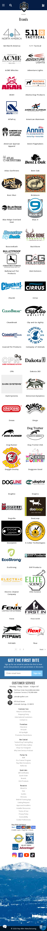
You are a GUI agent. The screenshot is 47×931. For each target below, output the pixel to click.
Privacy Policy (23, 814)
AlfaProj (11, 119)
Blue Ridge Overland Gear (12, 220)
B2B (23, 758)
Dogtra (35, 494)
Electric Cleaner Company (12, 593)
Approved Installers (24, 805)
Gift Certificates (23, 773)
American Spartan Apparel (12, 145)
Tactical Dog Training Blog (23, 742)
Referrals (23, 766)
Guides (23, 794)
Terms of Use (23, 811)
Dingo (35, 420)
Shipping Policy (23, 714)
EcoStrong (11, 567)
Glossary (23, 797)
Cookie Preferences (23, 820)
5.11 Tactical (35, 46)
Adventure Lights (35, 70)
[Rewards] (42, 926)
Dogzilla (12, 518)
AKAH (11, 95)
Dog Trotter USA (35, 445)
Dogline (11, 494)
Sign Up (37, 673)
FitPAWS (12, 643)
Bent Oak (35, 170)
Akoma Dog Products (35, 95)
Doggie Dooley (12, 469)
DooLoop (35, 518)
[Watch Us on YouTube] (27, 855)
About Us (23, 788)
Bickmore (35, 195)
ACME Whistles (11, 70)
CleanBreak (12, 322)
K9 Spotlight (23, 732)
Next (42, 649)
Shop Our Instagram (23, 748)
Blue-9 (35, 219)
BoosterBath (12, 246)
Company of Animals (35, 347)
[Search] (11, 5)
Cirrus (35, 298)
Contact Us (23, 720)
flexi (35, 643)
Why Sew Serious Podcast (23, 750)
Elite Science (35, 592)
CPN (12, 371)
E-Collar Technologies (35, 543)
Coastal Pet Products (11, 347)
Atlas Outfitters (11, 170)
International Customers (23, 717)
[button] (4, 926)
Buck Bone (35, 246)
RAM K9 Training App (23, 800)
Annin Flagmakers (35, 144)
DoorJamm (12, 543)
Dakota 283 (35, 371)
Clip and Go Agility (35, 322)
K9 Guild (23, 730)
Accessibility (23, 817)
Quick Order (23, 776)
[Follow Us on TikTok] (33, 855)
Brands (23, 778)
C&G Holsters (35, 271)
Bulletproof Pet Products (12, 272)
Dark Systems (12, 396)
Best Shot (11, 195)
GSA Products (23, 781)
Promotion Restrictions (23, 735)
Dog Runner (11, 445)
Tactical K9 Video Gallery (23, 745)
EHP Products (35, 567)
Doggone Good (35, 469)
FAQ (23, 791)
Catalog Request (23, 802)
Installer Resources (23, 808)
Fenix (11, 618)
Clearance (23, 727)
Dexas (11, 420)
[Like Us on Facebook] (20, 855)
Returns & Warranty (24, 712)
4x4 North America (11, 46)
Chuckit (11, 298)
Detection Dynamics (35, 396)
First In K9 (35, 618)
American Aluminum (35, 119)
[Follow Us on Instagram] (14, 855)
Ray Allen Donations (23, 763)
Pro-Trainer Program (23, 760)
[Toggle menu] (3, 5)
